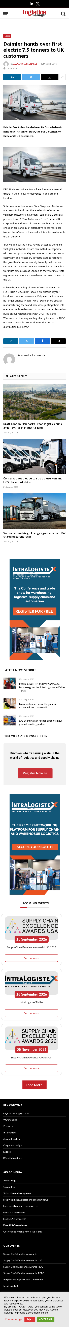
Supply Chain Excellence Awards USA (22, 1260)
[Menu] (5, 13)
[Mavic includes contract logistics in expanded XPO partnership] (10, 703)
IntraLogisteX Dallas (31, 1002)
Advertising (9, 1180)
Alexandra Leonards (25, 63)
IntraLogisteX (10, 1285)
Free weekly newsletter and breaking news (25, 1199)
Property (8, 1126)
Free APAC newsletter (15, 1225)
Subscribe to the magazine (17, 1193)
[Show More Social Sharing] (62, 77)
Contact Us (9, 1186)
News (7, 36)
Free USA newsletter (14, 1212)
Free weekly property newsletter (20, 1206)
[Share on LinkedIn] (12, 77)
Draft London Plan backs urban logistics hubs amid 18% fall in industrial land (32, 425)
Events (7, 1151)
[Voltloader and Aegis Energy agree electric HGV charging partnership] (34, 511)
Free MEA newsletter (14, 1218)
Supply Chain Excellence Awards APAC (23, 1273)
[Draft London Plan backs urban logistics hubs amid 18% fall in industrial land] (34, 402)
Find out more (31, 958)
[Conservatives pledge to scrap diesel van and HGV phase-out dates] (34, 456)
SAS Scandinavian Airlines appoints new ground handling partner (40, 722)
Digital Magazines (12, 1158)
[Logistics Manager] (34, 13)
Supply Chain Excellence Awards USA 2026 (31, 947)
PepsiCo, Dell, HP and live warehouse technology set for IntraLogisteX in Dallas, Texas (42, 687)
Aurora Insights (11, 1138)
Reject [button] (29, 1319)
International (10, 1132)
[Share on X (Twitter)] (31, 77)
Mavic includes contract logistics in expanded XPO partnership (38, 705)
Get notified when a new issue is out (22, 1231)
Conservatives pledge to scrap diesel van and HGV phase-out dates (32, 480)
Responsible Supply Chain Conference (23, 1279)
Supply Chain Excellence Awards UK (31, 1057)
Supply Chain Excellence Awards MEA (23, 1266)
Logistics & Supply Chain (16, 1113)
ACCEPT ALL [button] (45, 1319)
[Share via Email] (49, 77)
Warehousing (10, 1119)
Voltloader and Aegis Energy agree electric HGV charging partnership (34, 535)
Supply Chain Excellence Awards (20, 1254)
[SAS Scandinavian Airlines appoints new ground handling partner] (10, 720)
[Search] (63, 13)
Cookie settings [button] (13, 1319)
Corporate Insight (12, 1145)
